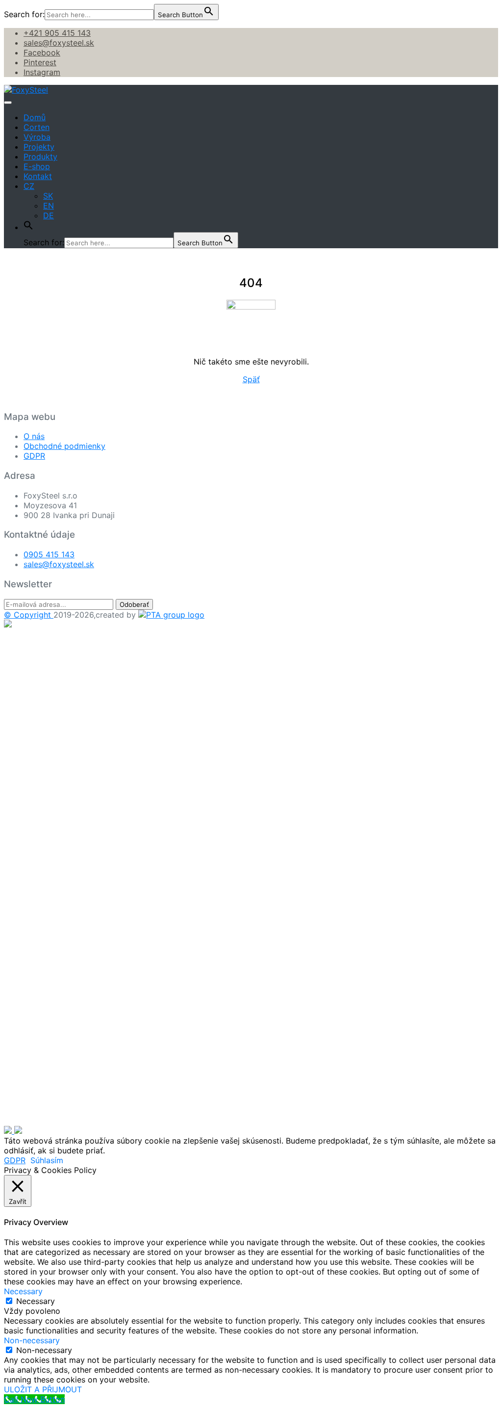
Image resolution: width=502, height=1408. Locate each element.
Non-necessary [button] (32, 1340)
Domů (35, 117)
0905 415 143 (49, 554)
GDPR (34, 456)
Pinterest (40, 62)
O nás (34, 436)
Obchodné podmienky (64, 446)
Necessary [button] (23, 1291)
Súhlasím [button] (46, 1160)
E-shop (37, 166)
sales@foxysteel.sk (59, 43)
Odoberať (134, 604)
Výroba (37, 137)
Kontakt (38, 176)
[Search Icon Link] (28, 227)
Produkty (40, 156)
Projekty (39, 147)
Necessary (35, 1301)
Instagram (42, 72)
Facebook (42, 52)
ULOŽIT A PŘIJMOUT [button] (43, 1389)
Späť (251, 379)
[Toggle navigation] (8, 102)
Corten (37, 127)
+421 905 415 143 (57, 33)
